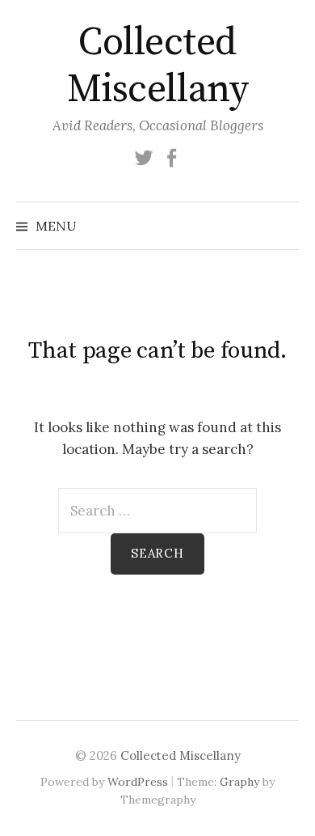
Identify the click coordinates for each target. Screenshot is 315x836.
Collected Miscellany (157, 66)
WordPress (137, 781)
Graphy (239, 781)
